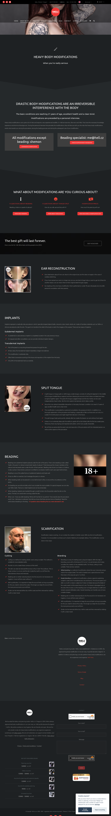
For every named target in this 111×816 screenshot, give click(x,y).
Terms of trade (82, 672)
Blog (82, 678)
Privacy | (20, 746)
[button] (94, 21)
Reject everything (100, 809)
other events (17, 733)
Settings (97, 804)
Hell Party (90, 657)
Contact (82, 685)
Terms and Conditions (29, 746)
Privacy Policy (82, 666)
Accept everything (85, 809)
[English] (80, 2)
